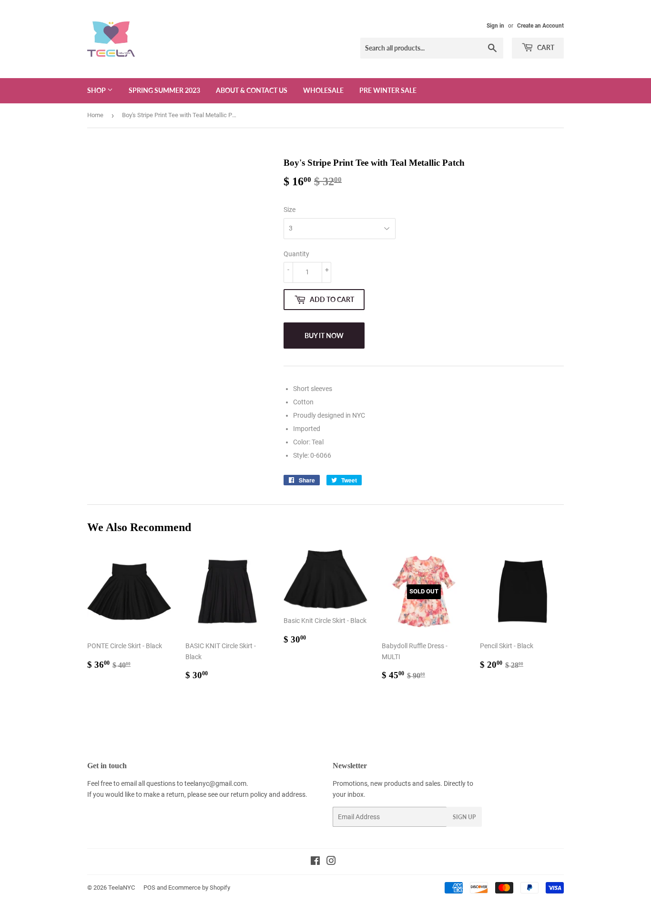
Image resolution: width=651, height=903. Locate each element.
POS (149, 887)
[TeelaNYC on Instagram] (331, 862)
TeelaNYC (121, 887)
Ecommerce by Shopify (199, 887)
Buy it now (324, 335)
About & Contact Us (251, 90)
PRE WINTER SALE (388, 90)
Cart (545, 47)
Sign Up (464, 817)
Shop (97, 90)
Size (289, 209)
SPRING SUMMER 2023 (164, 90)
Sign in (495, 25)
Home (95, 115)
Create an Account (540, 25)
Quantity (296, 254)
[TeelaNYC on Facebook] (315, 862)
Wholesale (323, 90)
